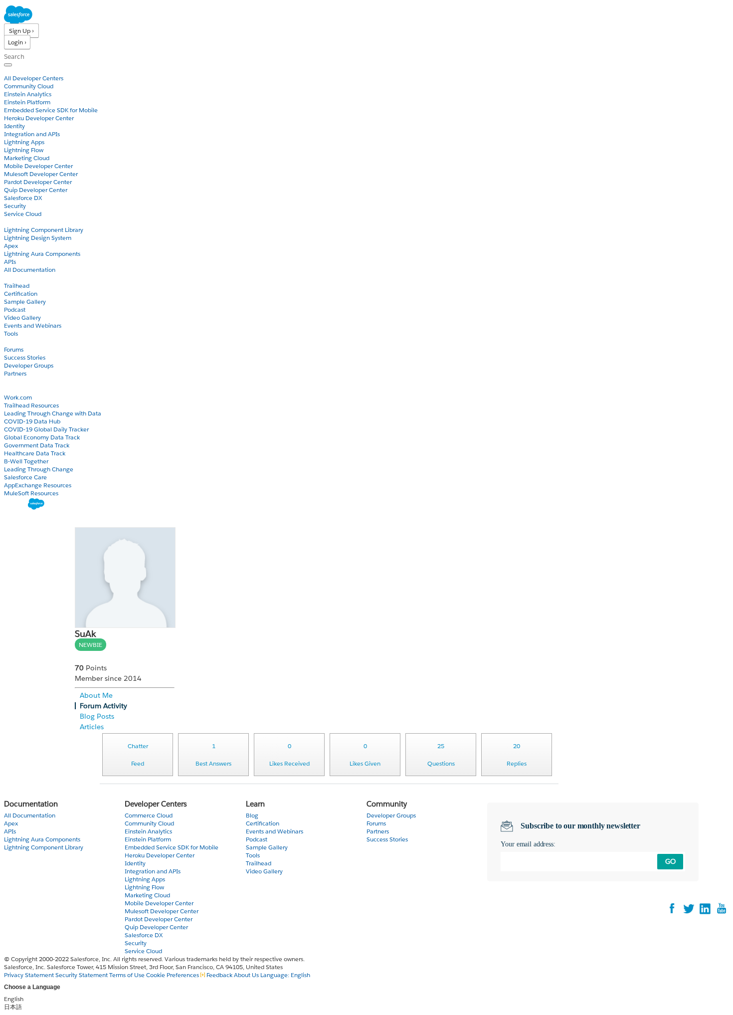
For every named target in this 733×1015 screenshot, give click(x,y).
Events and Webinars (32, 325)
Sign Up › (21, 30)
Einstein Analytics (27, 94)
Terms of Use (127, 975)
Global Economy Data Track (42, 437)
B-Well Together (26, 461)
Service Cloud (22, 213)
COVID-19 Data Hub (32, 421)
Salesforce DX (23, 198)
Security (15, 206)
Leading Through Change (38, 469)
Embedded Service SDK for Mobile (51, 110)
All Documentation (29, 269)
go (670, 861)
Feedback (219, 975)
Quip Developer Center (35, 190)
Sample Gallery (25, 301)
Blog (10, 381)
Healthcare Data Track (34, 453)
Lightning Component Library (43, 229)
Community (21, 341)
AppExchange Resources (37, 485)
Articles (92, 726)
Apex (11, 245)
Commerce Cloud (149, 815)
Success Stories (24, 357)
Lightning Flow (23, 150)
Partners (15, 373)
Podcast (14, 309)
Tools (11, 333)
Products (17, 70)
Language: (285, 975)
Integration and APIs (32, 134)
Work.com (18, 397)
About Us (246, 975)
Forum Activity (103, 705)
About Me (96, 695)
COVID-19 (18, 389)
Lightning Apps (24, 142)
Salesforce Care (25, 477)
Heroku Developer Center (39, 118)
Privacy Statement (29, 975)
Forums (13, 349)
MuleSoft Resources (31, 493)
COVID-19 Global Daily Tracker (46, 429)
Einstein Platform (27, 102)
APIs (10, 261)
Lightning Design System (37, 237)
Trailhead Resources (31, 405)
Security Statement (82, 975)
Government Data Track (36, 445)
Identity (14, 126)
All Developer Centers (33, 78)
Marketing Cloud (26, 158)
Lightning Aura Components (42, 253)
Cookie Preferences (173, 975)
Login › (17, 42)
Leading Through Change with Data (52, 413)
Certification (20, 293)
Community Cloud (28, 86)
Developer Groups (28, 365)
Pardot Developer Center (38, 182)
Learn (12, 277)
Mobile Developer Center (38, 166)
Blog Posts (97, 716)
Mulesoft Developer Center (41, 174)
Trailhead (16, 285)
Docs (11, 221)
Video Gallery (22, 317)
